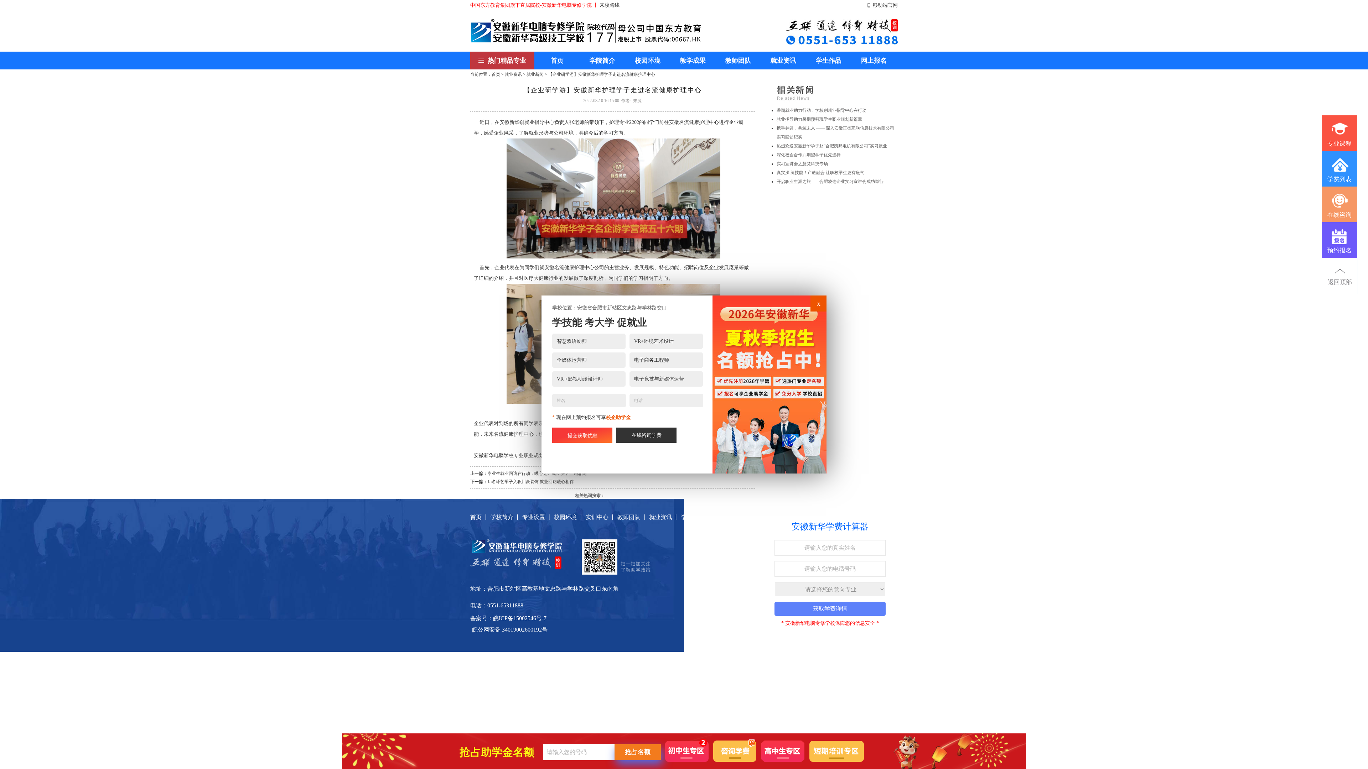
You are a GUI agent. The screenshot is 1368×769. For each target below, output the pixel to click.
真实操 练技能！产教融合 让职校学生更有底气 (820, 172)
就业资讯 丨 (664, 517)
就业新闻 (535, 74)
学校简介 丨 (505, 517)
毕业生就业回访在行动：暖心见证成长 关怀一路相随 (537, 473)
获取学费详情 (830, 609)
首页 (496, 74)
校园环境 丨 (569, 517)
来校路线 (610, 5)
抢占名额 (638, 751)
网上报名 (723, 517)
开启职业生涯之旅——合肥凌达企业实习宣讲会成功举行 (830, 181)
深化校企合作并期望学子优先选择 (809, 154)
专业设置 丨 (537, 517)
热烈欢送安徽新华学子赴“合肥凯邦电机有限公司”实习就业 (832, 145)
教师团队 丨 (632, 517)
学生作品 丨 (696, 517)
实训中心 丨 (601, 517)
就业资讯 (513, 74)
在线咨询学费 (647, 435)
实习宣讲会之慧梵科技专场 (802, 163)
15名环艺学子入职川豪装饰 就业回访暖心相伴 (530, 481)
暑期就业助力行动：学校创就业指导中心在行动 (821, 110)
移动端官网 (885, 5)
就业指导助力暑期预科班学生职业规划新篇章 (819, 119)
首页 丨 (479, 517)
